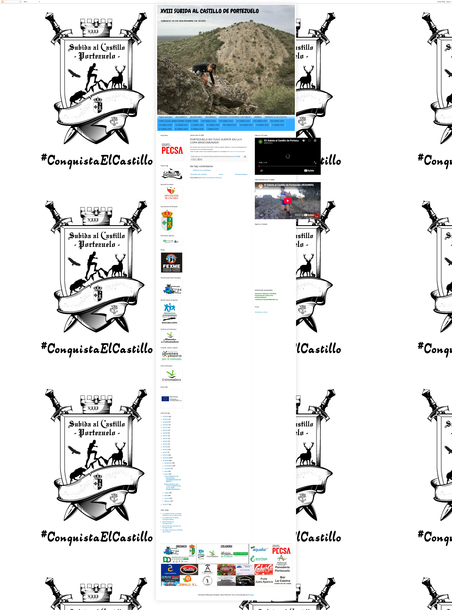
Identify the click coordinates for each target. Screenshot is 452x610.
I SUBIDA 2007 (213, 129)
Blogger (251, 595)
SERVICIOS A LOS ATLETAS (276, 117)
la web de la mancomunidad (237, 151)
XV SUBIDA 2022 (243, 121)
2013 (165, 447)
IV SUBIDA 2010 (165, 129)
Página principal (165, 117)
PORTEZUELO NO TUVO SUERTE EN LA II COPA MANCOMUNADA (172, 486)
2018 (165, 433)
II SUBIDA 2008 (197, 129)
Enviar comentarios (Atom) (211, 177)
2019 (165, 430)
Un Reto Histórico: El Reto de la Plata (172, 530)
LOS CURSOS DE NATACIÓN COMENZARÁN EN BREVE (172, 478)
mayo (166, 493)
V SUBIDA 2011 (278, 125)
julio (166, 471)
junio (166, 474)
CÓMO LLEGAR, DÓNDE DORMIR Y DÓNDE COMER (178, 121)
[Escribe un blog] (194, 159)
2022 (166, 425)
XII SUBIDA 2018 (165, 125)
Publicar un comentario (202, 170)
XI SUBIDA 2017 (181, 125)
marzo (167, 498)
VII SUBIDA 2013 (246, 125)
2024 (166, 419)
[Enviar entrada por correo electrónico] (244, 156)
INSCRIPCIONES (196, 117)
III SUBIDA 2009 (181, 129)
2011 (165, 452)
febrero (167, 501)
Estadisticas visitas (261, 312)
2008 (166, 460)
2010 (165, 455)
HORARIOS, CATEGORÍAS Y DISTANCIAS (235, 117)
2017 (165, 436)
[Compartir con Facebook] (199, 159)
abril (166, 495)
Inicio (221, 174)
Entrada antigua (241, 174)
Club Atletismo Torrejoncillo (168, 522)
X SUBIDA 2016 (197, 125)
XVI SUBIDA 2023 (226, 121)
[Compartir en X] (196, 159)
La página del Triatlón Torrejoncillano (170, 518)
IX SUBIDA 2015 (213, 125)
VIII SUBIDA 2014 (229, 125)
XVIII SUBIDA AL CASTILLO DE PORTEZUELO (210, 11)
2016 (165, 438)
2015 (165, 441)
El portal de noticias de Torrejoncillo (171, 526)
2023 (166, 422)
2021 (165, 427)
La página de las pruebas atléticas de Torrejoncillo (172, 514)
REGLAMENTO (181, 117)
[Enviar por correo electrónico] (192, 159)
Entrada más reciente (199, 174)
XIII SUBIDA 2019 (277, 121)
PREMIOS (257, 117)
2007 (166, 504)
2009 (166, 458)
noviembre (168, 466)
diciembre (168, 463)
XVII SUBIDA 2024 (208, 121)
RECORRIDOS (211, 117)
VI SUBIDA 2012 (262, 125)
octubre (167, 468)
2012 (165, 449)
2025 (166, 416)
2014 (165, 444)
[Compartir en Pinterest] (201, 159)
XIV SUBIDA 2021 (260, 121)
